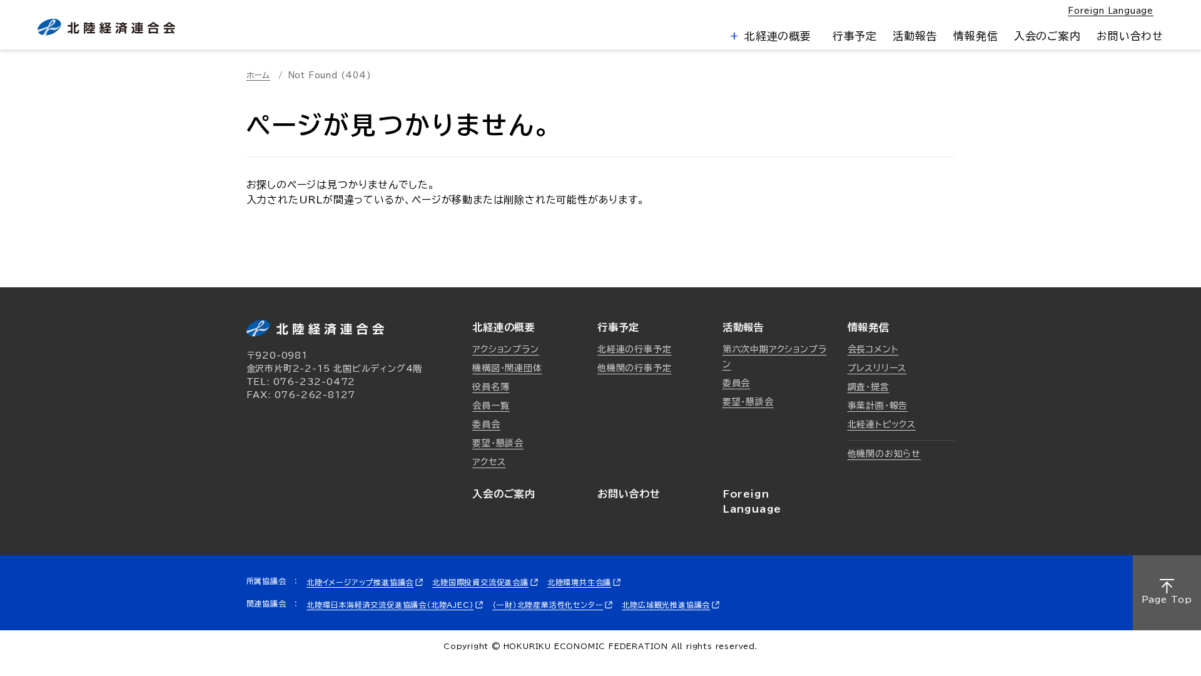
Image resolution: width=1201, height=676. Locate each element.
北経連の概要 (775, 36)
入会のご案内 (1047, 36)
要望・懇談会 (498, 443)
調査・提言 (868, 386)
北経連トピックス (882, 424)
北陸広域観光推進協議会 (666, 604)
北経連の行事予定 (634, 349)
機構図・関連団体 (507, 368)
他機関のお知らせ (884, 453)
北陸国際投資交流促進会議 (480, 582)
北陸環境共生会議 (579, 582)
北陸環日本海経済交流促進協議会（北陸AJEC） (390, 604)
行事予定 (855, 36)
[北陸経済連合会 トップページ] (106, 27)
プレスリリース (877, 368)
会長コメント (873, 349)
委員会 (486, 424)
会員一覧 (490, 405)
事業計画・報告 (878, 405)
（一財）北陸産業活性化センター (547, 604)
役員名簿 (490, 386)
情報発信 (975, 36)
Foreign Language (1110, 11)
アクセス (488, 462)
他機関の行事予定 (634, 368)
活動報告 (915, 36)
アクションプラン (505, 349)
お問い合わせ (1130, 36)
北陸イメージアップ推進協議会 (360, 582)
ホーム (258, 75)
